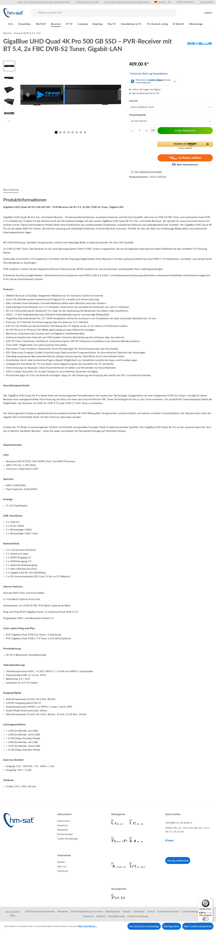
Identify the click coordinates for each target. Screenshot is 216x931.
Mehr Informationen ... (87, 926)
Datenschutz (63, 821)
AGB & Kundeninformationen (40, 912)
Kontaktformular (116, 916)
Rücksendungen (65, 834)
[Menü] (211, 900)
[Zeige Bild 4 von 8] (68, 132)
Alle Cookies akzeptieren (198, 926)
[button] (185, 145)
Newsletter (62, 830)
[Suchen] (33, 13)
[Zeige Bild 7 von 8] (81, 132)
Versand (126, 912)
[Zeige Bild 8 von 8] (85, 132)
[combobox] (106, 13)
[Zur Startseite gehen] (13, 13)
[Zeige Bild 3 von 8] (64, 132)
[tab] (11, 190)
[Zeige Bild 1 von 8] (56, 132)
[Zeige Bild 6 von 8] (76, 132)
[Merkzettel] (184, 11)
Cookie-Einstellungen (67, 839)
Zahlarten (101, 916)
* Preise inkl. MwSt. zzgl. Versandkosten (148, 74)
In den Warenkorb (185, 130)
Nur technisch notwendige (144, 926)
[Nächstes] (120, 95)
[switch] (205, 919)
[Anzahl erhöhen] (146, 130)
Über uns (61, 867)
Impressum (62, 825)
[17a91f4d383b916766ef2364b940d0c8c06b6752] (70, 95)
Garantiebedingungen (192, 912)
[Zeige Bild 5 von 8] (72, 132)
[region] (63, 95)
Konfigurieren (171, 926)
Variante (133, 101)
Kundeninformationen (168, 912)
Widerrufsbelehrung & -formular (87, 912)
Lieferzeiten (139, 912)
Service (150, 912)
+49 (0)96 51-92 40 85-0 (178, 823)
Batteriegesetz (113, 912)
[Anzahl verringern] (132, 130)
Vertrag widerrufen (178, 860)
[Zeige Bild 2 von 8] (60, 132)
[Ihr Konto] (194, 11)
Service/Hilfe (206, 2)
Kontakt (61, 862)
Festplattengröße (137, 115)
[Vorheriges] (20, 95)
